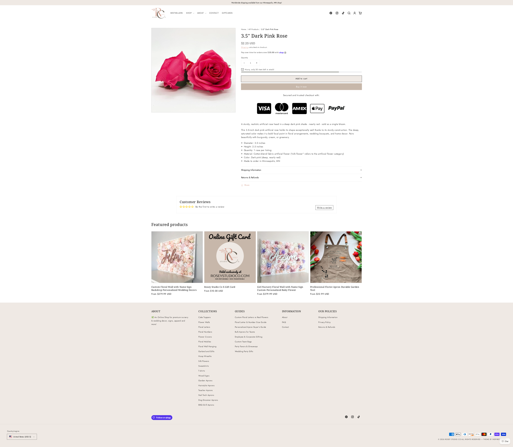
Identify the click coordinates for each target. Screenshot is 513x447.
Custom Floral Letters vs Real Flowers (251, 317)
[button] (189, 13)
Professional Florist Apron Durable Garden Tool (334, 288)
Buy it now (301, 86)
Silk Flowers (203, 361)
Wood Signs (203, 375)
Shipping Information (328, 317)
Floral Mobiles (204, 341)
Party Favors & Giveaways (246, 346)
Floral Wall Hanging (207, 346)
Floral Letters (204, 327)
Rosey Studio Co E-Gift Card (219, 286)
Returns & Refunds (326, 327)
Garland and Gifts (206, 351)
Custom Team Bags (243, 341)
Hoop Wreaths (205, 356)
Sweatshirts (203, 365)
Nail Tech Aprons (206, 395)
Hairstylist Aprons (206, 385)
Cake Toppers (204, 317)
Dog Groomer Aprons (208, 400)
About (284, 317)
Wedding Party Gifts (244, 351)
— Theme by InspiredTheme (493, 439)
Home (243, 29)
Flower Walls (204, 322)
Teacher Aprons (205, 390)
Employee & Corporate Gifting (248, 336)
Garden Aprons (205, 380)
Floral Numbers (205, 331)
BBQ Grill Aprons (206, 404)
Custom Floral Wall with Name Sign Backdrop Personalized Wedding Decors (174, 288)
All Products (253, 29)
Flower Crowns (205, 336)
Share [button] (247, 185)
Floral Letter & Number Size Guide (251, 322)
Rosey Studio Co (453, 439)
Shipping (244, 47)
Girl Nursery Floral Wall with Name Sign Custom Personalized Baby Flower (280, 288)
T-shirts (201, 370)
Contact (285, 327)
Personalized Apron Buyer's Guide (250, 327)
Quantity (244, 57)
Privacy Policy (324, 322)
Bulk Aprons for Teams (245, 331)
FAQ (284, 322)
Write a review (324, 207)
